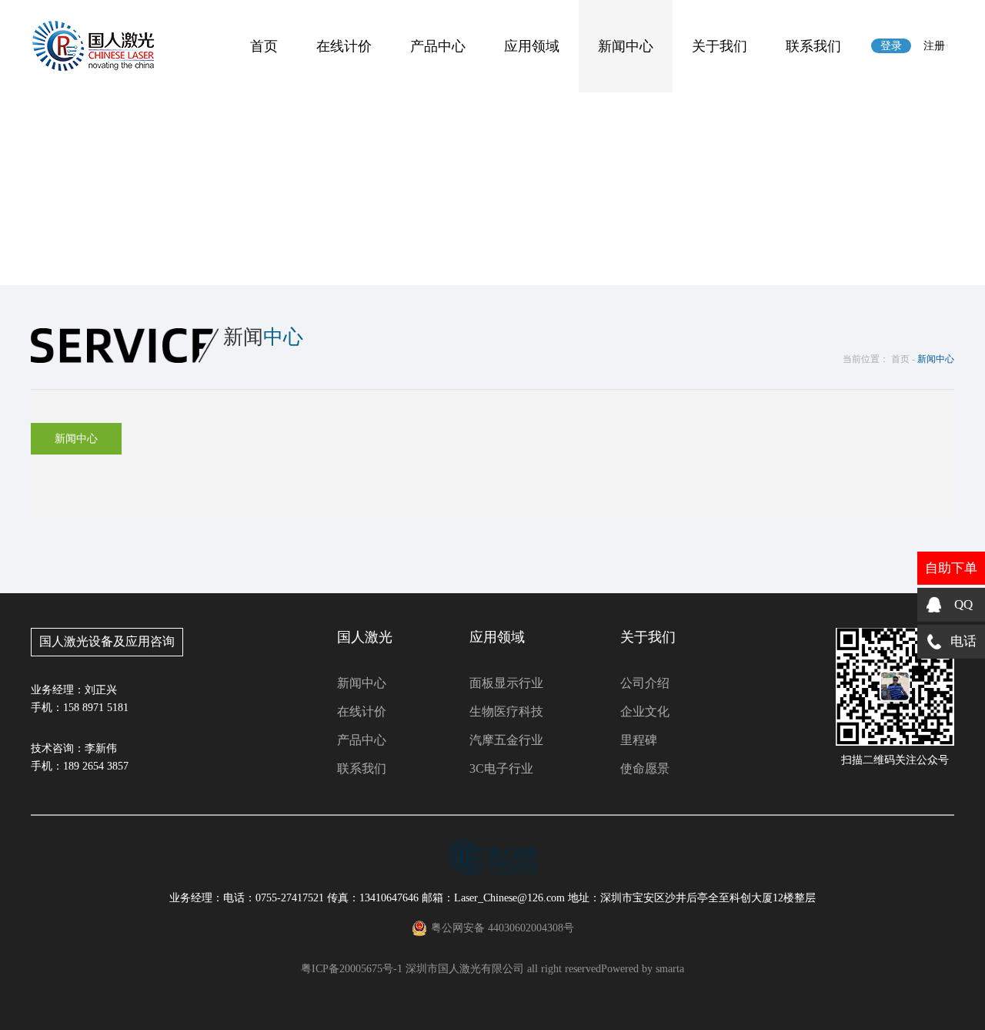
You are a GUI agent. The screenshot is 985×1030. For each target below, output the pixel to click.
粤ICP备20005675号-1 (351, 969)
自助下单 (951, 568)
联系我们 (813, 46)
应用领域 (531, 46)
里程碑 (638, 739)
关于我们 (719, 46)
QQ (963, 604)
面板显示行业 (506, 682)
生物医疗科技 (506, 711)
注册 (934, 46)
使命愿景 (644, 768)
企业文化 (644, 711)
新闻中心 (625, 46)
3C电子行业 (501, 768)
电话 (963, 641)
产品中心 (438, 46)
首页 (264, 46)
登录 (891, 46)
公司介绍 (644, 682)
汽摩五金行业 (506, 739)
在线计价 (344, 46)
